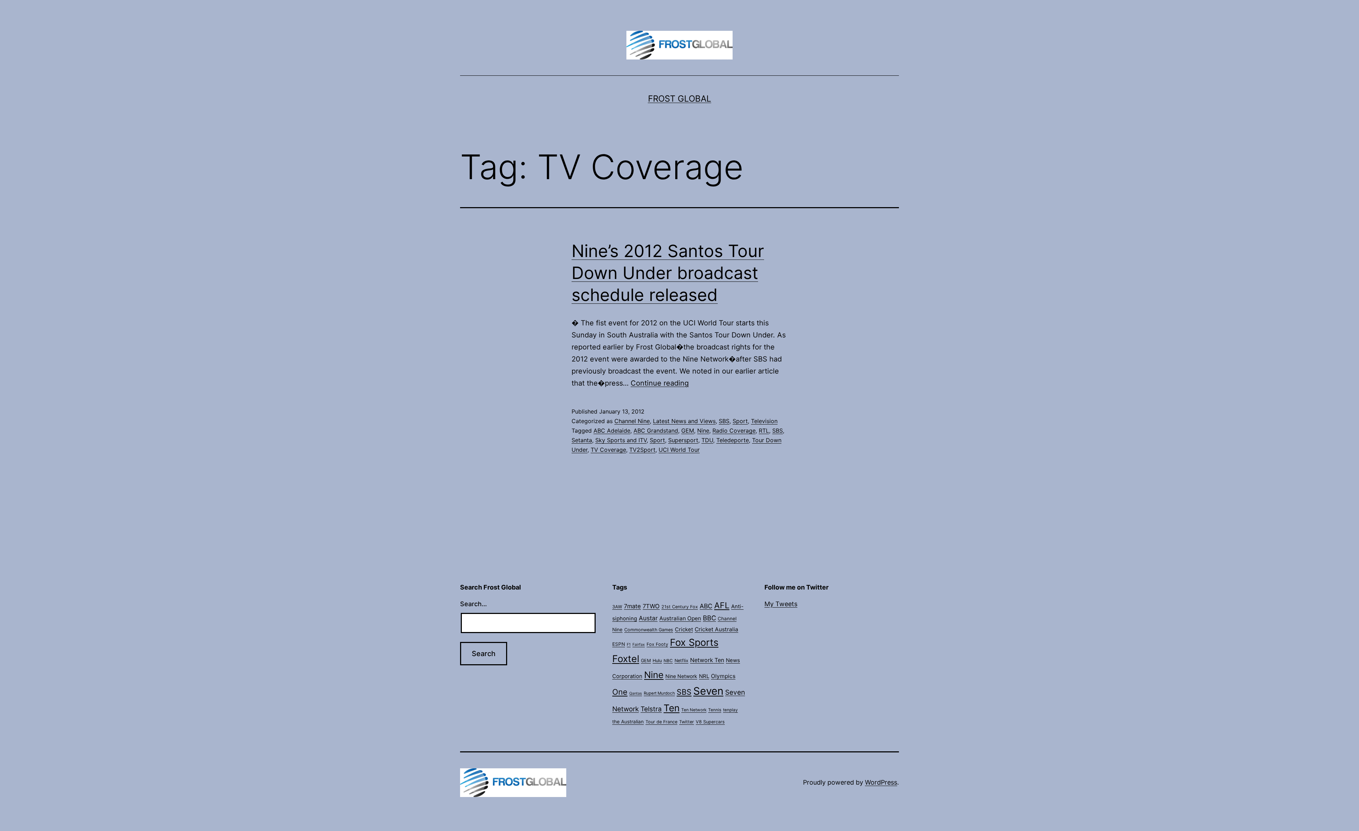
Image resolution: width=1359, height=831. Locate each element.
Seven (708, 691)
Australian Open (680, 618)
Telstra (651, 709)
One (619, 691)
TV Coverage (608, 449)
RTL (764, 430)
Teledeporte (732, 440)
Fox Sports (694, 642)
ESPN (618, 644)
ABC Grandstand (655, 430)
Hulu (657, 660)
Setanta (582, 440)
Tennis (714, 709)
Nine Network (681, 676)
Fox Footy (657, 644)
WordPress (881, 782)
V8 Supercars (710, 721)
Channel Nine (632, 421)
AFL (721, 605)
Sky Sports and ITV (621, 440)
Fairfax (638, 644)
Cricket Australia (716, 629)
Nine (703, 430)
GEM (687, 430)
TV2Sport (642, 449)
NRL (704, 676)
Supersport (683, 440)
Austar (648, 618)
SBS (724, 421)
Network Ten (707, 660)
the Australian (628, 721)
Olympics (723, 676)
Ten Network (693, 709)
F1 (629, 644)
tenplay (730, 709)
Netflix (681, 660)
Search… (473, 604)
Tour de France (661, 721)
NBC (668, 660)
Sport (740, 421)
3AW (617, 606)
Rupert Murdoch (659, 693)
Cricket (684, 629)
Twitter (686, 721)
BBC (709, 618)
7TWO (651, 606)
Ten (672, 707)
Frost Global (679, 98)
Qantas (635, 693)
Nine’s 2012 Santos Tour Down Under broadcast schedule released (668, 273)
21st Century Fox (679, 606)
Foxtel (625, 658)
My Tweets (780, 604)
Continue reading (660, 383)
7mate (632, 606)
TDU (707, 440)
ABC (706, 606)
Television (764, 421)
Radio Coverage (734, 430)
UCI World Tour (679, 449)
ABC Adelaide (612, 430)
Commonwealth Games (648, 629)
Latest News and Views (684, 421)
